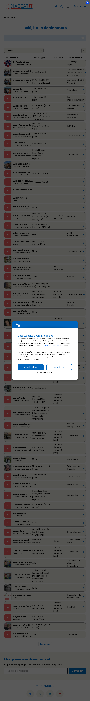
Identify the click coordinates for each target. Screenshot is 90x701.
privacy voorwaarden (51, 345)
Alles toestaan (31, 367)
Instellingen (59, 367)
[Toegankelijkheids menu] (87, 2)
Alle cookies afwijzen (45, 373)
